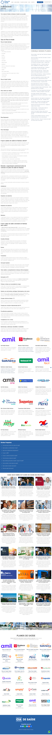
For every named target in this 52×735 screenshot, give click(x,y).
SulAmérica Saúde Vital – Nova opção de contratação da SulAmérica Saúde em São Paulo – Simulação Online (40, 99)
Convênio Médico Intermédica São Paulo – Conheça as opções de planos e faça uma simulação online (40, 68)
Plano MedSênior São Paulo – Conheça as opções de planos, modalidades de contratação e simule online (40, 65)
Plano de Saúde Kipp (45, 659)
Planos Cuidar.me (45, 693)
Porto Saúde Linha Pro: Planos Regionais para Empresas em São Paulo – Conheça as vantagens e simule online (40, 91)
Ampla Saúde (19, 693)
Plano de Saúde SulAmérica (45, 649)
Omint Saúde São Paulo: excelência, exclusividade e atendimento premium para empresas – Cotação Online (40, 84)
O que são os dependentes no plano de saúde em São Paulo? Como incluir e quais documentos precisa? (40, 78)
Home (12, 2)
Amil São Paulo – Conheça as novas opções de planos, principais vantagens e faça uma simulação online (40, 102)
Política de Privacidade (22, 729)
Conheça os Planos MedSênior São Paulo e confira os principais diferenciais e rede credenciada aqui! (40, 116)
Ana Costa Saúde (19, 682)
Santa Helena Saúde (32, 682)
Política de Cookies (30, 729)
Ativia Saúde (6, 693)
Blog (29, 2)
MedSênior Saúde (6, 705)
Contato (32, 2)
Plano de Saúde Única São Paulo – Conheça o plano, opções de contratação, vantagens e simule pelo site (40, 71)
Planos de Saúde (23, 2)
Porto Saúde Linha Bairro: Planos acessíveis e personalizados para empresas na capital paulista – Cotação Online (41, 95)
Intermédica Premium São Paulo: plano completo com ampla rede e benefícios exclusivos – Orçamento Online (41, 81)
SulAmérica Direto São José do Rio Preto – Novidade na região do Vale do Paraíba (40, 105)
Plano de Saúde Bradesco (19, 649)
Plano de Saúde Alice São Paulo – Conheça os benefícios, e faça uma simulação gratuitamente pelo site (41, 75)
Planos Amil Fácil (32, 705)
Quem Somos (16, 2)
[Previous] (2, 626)
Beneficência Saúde (45, 671)
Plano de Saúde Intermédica (32, 649)
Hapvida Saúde (45, 682)
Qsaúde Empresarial (6, 681)
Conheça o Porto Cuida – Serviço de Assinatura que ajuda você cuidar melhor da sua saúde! (41, 120)
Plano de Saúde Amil (6, 649)
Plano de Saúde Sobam (6, 671)
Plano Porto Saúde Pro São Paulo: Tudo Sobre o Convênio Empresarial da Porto (41, 58)
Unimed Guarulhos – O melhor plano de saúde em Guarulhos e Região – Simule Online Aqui (39, 109)
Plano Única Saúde (32, 671)
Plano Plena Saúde (32, 659)
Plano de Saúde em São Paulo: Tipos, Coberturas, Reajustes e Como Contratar (41, 55)
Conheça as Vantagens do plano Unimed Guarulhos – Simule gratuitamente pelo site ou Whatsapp (41, 88)
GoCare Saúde (33, 693)
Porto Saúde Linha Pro (19, 671)
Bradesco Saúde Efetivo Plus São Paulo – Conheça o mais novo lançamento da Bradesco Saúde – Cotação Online (41, 62)
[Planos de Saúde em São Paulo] (5, 2)
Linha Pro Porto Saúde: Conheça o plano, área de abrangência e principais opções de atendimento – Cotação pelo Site (41, 112)
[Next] (50, 626)
